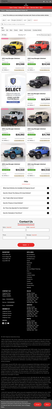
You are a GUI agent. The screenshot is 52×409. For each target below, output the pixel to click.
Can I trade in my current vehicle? (13, 198)
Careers (29, 281)
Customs (29, 273)
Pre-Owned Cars (31, 256)
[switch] (50, 1)
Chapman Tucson (6, 315)
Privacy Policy (30, 285)
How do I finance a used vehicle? (13, 203)
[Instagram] (6, 323)
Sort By (38, 35)
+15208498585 (9, 299)
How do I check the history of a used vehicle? (17, 193)
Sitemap (29, 287)
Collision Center (31, 275)
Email (30, 227)
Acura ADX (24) (6, 254)
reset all (36, 20)
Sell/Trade (29, 262)
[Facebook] (3, 323)
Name (7, 227)
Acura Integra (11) (6, 256)
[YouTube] (8, 323)
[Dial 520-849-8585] (47, 1)
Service (29, 267)
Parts (28, 271)
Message (31, 235)
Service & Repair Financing (33, 269)
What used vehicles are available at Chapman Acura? (19, 188)
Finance (29, 264)
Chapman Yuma (6, 317)
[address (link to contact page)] (44, 1)
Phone (4, 235)
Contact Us (29, 279)
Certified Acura (30, 258)
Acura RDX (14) (6, 260)
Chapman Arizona (6, 313)
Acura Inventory (31, 254)
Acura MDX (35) (6, 258)
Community (30, 283)
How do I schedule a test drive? (12, 213)
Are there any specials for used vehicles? (15, 208)
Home (2, 10)
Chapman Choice (6, 311)
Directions (29, 277)
